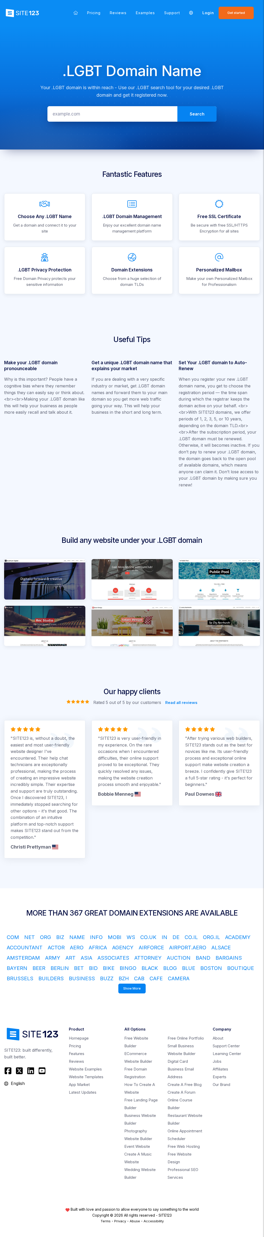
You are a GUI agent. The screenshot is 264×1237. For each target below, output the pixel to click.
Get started (236, 13)
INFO (96, 937)
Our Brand (221, 1084)
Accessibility (154, 1221)
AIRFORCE (151, 947)
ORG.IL (211, 937)
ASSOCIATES (113, 958)
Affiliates (220, 1069)
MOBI (114, 937)
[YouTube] (42, 1071)
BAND (203, 958)
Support (172, 13)
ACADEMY (238, 937)
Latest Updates (82, 1092)
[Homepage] (75, 13)
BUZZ (106, 978)
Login (208, 13)
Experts (219, 1076)
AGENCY (123, 947)
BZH (124, 978)
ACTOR (56, 947)
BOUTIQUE (240, 968)
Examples (145, 13)
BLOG (170, 968)
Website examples (85, 1069)
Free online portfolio (186, 1038)
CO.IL (191, 937)
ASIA (86, 958)
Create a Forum (181, 1092)
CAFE (156, 978)
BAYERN (17, 968)
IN (164, 937)
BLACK (150, 968)
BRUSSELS (20, 978)
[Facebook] (8, 1071)
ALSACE (221, 947)
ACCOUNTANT (25, 947)
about (218, 1038)
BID (93, 968)
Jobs (217, 1061)
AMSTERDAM (23, 958)
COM (13, 937)
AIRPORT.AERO (187, 947)
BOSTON (211, 968)
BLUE (188, 968)
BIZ (60, 937)
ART (70, 958)
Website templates (86, 1076)
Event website (137, 1146)
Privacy (120, 1221)
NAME (77, 937)
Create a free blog (185, 1084)
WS (131, 937)
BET (79, 968)
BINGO (128, 968)
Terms (106, 1221)
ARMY (52, 958)
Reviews (118, 13)
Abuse (135, 1221)
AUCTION (179, 958)
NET (29, 937)
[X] (19, 1071)
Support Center (226, 1045)
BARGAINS (229, 958)
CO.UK (148, 937)
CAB (139, 978)
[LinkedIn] (31, 1071)
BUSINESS (82, 978)
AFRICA (98, 947)
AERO (77, 947)
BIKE (108, 968)
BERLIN (60, 968)
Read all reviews (181, 702)
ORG (45, 937)
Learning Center (227, 1053)
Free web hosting (184, 1146)
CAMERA (178, 978)
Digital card (178, 1061)
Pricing (94, 13)
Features (76, 1053)
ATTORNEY (148, 958)
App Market (79, 1084)
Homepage (79, 1038)
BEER (38, 968)
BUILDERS (51, 978)
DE (175, 937)
